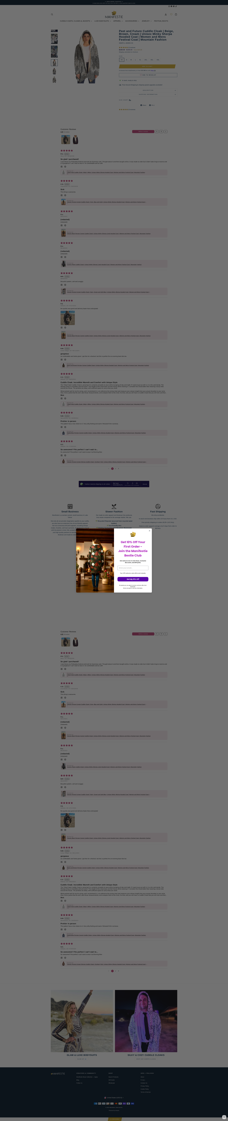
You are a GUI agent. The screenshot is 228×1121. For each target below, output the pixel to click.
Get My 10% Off (133, 579)
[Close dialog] (149, 530)
